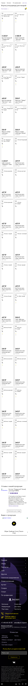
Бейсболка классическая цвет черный (20, 476)
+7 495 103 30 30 (6, 622)
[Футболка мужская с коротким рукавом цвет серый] (7, 242)
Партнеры (5, 609)
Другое (4, 574)
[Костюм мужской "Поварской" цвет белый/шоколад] (7, 23)
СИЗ (2, 571)
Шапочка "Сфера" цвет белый (20, 101)
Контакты (17, 609)
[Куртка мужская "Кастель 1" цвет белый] (7, 54)
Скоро (3, 592)
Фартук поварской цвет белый (20, 132)
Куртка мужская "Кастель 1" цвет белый (7, 69)
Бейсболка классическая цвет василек (7, 382)
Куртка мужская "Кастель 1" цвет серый (20, 69)
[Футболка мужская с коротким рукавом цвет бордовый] (21, 148)
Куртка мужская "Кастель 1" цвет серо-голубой (7, 101)
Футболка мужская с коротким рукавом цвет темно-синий (7, 288)
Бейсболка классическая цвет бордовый (20, 351)
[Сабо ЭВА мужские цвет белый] (21, 304)
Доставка (17, 607)
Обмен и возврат (7, 640)
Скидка (4, 588)
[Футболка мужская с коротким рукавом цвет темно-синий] (7, 273)
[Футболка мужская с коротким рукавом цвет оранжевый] (21, 210)
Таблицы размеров (5, 636)
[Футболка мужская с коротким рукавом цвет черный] (21, 273)
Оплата (4, 642)
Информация (6, 607)
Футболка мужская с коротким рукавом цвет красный (7, 226)
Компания (5, 604)
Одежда (4, 560)
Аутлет (3, 585)
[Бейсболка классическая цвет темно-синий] (7, 460)
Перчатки (4, 567)
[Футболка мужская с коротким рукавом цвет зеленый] (21, 242)
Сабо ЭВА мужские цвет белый (20, 320)
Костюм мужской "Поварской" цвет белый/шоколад (7, 38)
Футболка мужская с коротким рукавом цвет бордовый (20, 163)
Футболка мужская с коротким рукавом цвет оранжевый (20, 226)
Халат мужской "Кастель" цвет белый (20, 38)
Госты (16, 636)
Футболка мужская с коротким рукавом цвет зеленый (20, 257)
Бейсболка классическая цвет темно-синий (7, 476)
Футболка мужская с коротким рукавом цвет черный (20, 288)
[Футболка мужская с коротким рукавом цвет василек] (7, 179)
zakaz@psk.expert (20, 622)
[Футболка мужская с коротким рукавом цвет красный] (7, 210)
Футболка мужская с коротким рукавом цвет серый (7, 257)
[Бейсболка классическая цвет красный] (7, 398)
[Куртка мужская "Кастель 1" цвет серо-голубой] (7, 85)
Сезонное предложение (10, 578)
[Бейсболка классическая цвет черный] (21, 460)
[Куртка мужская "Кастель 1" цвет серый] (21, 54)
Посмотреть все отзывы (14, 511)
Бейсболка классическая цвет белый (7, 351)
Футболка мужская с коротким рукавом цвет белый (7, 320)
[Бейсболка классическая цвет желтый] (21, 367)
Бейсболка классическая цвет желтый (20, 382)
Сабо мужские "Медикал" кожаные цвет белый (7, 163)
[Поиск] (19, 684)
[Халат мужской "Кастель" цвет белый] (21, 23)
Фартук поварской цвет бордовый (6, 132)
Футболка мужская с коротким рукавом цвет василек (7, 195)
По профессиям (7, 595)
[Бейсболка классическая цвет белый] (7, 335)
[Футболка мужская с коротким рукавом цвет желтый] (21, 179)
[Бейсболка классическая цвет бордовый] (21, 335)
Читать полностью (13, 505)
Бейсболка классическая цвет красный (7, 414)
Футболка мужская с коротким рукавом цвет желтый (20, 195)
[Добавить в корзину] (2, 13)
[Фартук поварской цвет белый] (21, 116)
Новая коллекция (7, 581)
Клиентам (17, 604)
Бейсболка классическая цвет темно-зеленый (20, 445)
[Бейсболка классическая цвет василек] (7, 367)
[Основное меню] (2, 684)
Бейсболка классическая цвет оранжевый (20, 414)
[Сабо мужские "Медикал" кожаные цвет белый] (7, 148)
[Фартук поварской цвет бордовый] (7, 116)
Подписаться (14, 657)
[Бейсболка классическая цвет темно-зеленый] (21, 429)
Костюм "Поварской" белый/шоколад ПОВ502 (17, 489)
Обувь (3, 564)
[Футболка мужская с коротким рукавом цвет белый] (7, 304)
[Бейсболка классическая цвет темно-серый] (7, 429)
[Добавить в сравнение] (2, 18)
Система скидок (7, 645)
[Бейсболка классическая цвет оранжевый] (21, 398)
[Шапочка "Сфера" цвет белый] (21, 85)
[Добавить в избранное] (2, 16)
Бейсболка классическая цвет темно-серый (7, 445)
